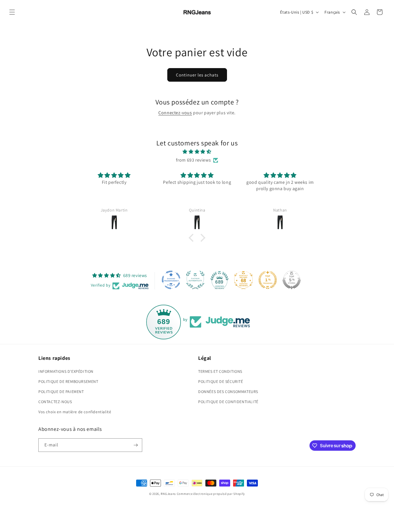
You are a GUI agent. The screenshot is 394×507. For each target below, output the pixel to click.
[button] (12, 12)
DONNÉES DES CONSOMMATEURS (228, 391)
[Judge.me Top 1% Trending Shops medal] (267, 280)
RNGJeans (168, 494)
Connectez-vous (175, 113)
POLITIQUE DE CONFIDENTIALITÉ (228, 401)
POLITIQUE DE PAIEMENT (61, 391)
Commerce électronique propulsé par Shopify (211, 494)
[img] (197, 151)
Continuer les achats (197, 75)
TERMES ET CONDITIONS (220, 371)
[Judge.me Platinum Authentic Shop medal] (195, 280)
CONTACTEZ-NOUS (55, 401)
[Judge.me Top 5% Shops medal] (291, 280)
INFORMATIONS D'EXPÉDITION (65, 371)
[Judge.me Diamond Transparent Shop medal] (171, 280)
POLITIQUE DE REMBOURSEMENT (68, 381)
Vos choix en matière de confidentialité (74, 411)
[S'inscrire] (135, 445)
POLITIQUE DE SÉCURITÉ (220, 381)
